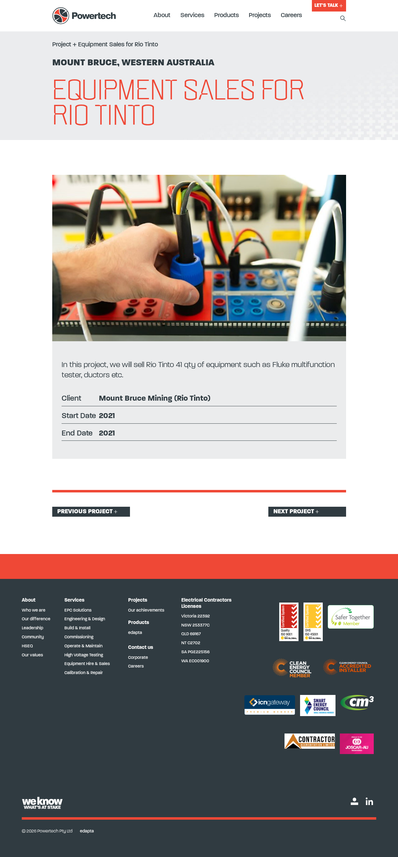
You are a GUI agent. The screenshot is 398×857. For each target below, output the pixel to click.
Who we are (33, 610)
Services (192, 15)
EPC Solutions (77, 610)
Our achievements (146, 610)
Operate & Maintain (83, 646)
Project (61, 45)
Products (226, 15)
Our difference (36, 619)
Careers (291, 15)
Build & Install (77, 628)
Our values (32, 655)
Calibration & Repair (83, 673)
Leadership (32, 628)
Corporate (138, 657)
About (162, 15)
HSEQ (27, 646)
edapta (135, 633)
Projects (260, 15)
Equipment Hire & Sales (87, 664)
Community (33, 637)
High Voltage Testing (83, 655)
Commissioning (78, 637)
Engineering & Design (84, 619)
